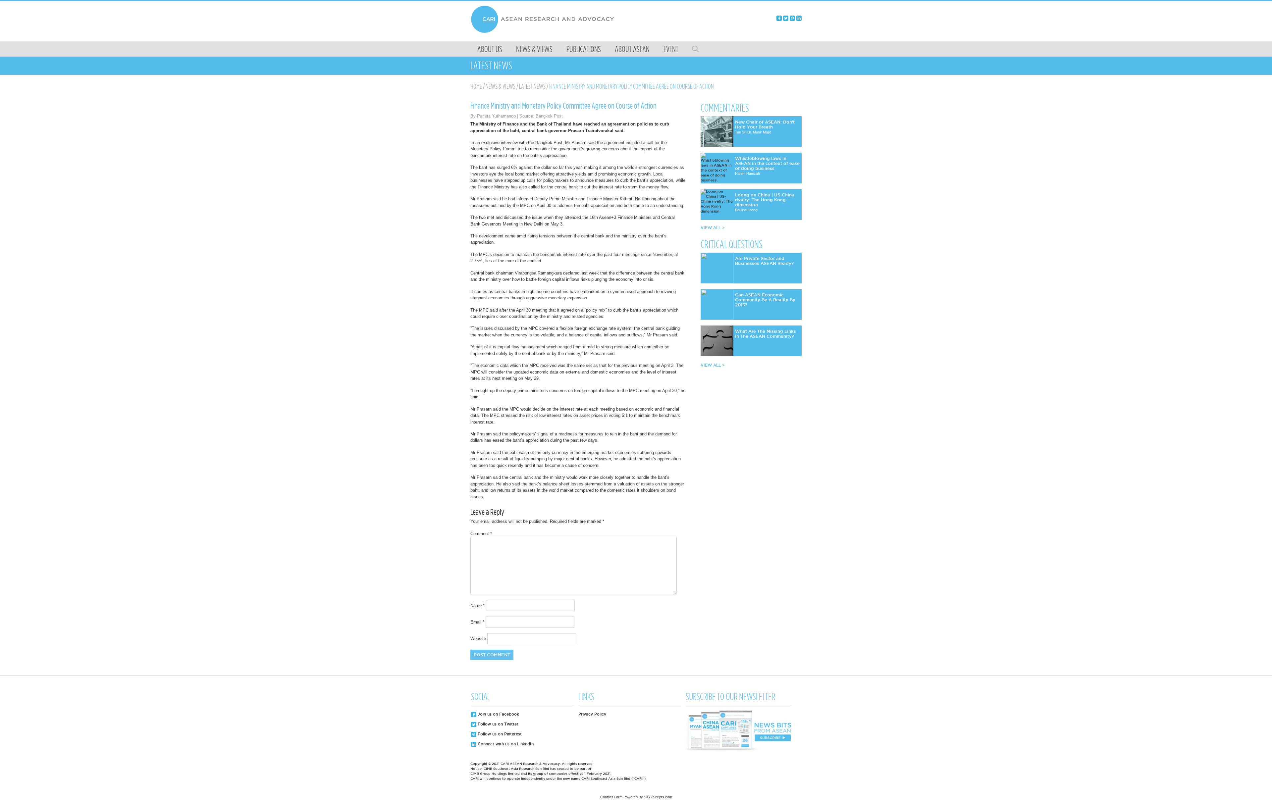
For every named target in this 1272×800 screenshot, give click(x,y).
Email (477, 622)
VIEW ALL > (713, 227)
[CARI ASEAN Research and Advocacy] (544, 31)
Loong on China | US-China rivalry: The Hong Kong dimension (764, 199)
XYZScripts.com (659, 797)
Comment (481, 533)
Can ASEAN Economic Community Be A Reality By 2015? (765, 299)
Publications (583, 49)
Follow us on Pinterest (499, 734)
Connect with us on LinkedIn (505, 744)
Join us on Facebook (497, 714)
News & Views (534, 49)
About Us (489, 49)
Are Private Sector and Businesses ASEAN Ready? (764, 261)
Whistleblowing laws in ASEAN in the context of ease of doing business (767, 163)
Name (477, 605)
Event (670, 49)
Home (476, 86)
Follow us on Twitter (497, 724)
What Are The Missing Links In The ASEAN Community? (765, 333)
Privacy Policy (592, 714)
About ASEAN (632, 49)
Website (478, 638)
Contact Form (611, 797)
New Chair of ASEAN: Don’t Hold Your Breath (765, 124)
